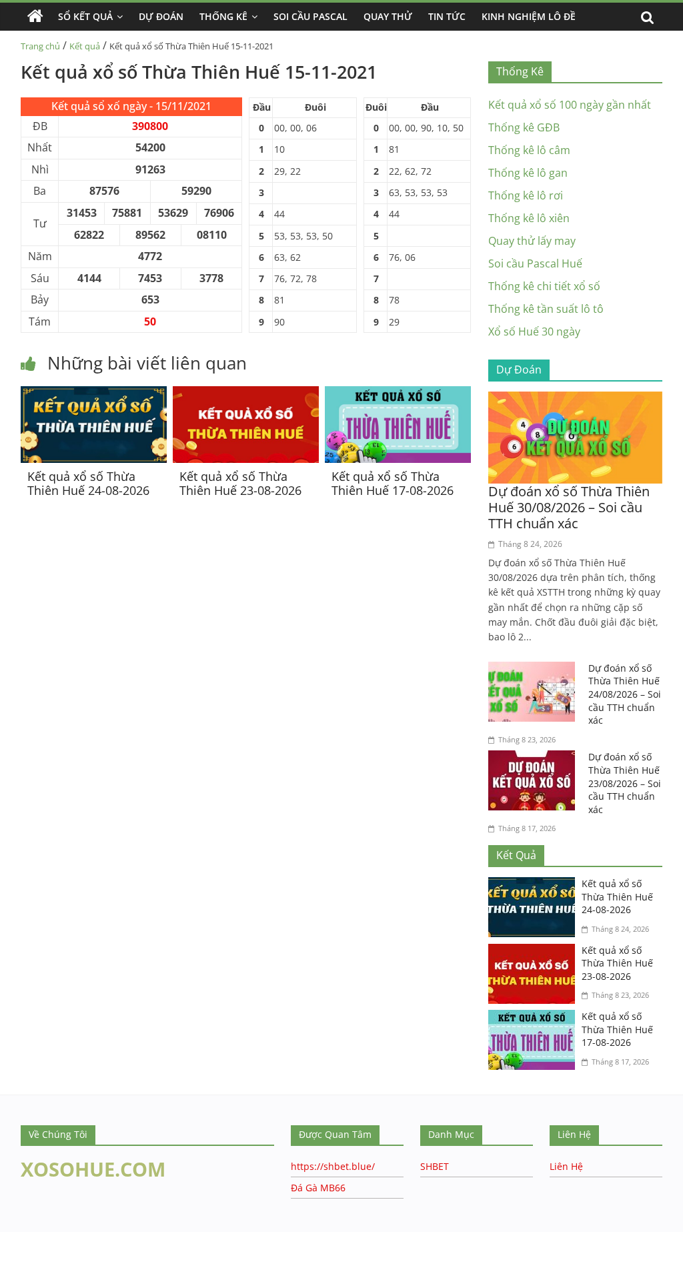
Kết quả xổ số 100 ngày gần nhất (569, 104)
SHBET (434, 1166)
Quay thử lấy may (532, 240)
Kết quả (84, 46)
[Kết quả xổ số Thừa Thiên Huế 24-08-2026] (94, 394)
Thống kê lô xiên (529, 218)
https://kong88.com (136, 1238)
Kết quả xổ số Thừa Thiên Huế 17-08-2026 (392, 483)
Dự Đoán (161, 16)
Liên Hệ (566, 1166)
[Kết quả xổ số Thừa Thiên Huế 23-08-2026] (246, 394)
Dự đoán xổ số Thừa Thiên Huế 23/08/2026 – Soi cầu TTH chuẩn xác (624, 782)
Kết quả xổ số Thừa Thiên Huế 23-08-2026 (240, 483)
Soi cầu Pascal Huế (535, 263)
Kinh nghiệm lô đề (529, 16)
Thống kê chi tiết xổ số (544, 286)
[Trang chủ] (35, 17)
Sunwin (18, 1279)
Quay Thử (388, 16)
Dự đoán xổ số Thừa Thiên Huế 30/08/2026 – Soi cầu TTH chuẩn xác (569, 507)
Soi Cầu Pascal (310, 16)
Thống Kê (223, 16)
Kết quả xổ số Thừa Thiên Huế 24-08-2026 (88, 483)
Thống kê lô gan (528, 172)
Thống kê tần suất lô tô (546, 308)
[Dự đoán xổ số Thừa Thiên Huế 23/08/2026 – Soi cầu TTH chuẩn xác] (535, 758)
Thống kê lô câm (529, 150)
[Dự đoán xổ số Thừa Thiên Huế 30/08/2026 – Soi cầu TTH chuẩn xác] (575, 399)
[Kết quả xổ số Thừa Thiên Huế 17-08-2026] (398, 394)
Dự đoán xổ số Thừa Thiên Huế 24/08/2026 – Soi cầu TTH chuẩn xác (624, 694)
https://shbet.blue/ (333, 1166)
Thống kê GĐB (524, 127)
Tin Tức (447, 16)
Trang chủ (40, 46)
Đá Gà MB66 (318, 1187)
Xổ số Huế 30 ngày (534, 331)
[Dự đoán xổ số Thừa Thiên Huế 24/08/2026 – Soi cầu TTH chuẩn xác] (535, 669)
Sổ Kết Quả (85, 16)
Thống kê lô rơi (525, 195)
